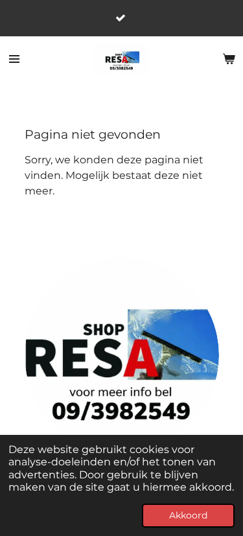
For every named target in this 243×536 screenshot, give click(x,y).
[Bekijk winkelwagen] (228, 59)
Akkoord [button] (188, 515)
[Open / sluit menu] (14, 59)
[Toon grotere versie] (122, 355)
